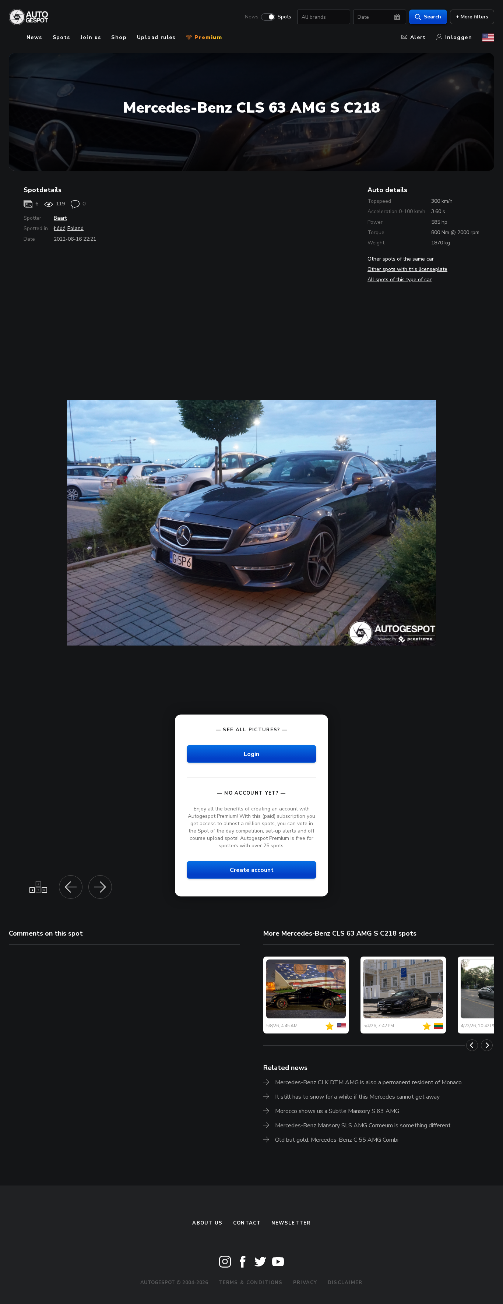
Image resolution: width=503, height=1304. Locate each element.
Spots (284, 17)
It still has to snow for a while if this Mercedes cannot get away (357, 1097)
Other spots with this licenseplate (407, 269)
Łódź (59, 228)
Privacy (305, 1282)
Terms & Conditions (250, 1282)
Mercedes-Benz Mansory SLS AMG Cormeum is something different (363, 1125)
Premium (207, 37)
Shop (119, 37)
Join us (91, 37)
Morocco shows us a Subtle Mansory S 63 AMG (337, 1111)
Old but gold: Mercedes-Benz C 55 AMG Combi (336, 1140)
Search (432, 16)
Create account (252, 870)
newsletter (291, 1223)
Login (251, 754)
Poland (75, 228)
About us (207, 1223)
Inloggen (458, 37)
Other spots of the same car (400, 258)
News (251, 17)
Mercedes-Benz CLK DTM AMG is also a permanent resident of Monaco (368, 1082)
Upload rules (156, 37)
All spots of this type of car (399, 279)
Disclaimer (345, 1282)
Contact (247, 1223)
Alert (418, 37)
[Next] (486, 1045)
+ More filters (472, 16)
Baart (60, 218)
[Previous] (472, 1045)
